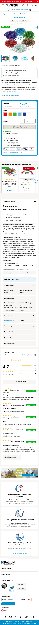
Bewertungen (26, 623)
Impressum (8, 621)
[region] (19, 275)
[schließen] (37, 1)
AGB (23, 621)
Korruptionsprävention (9, 623)
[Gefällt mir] (11, 272)
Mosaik (35, 13)
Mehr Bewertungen (10, 457)
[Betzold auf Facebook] (5, 617)
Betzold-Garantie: (9, 320)
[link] (31, 5)
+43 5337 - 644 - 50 (20, 550)
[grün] (15, 114)
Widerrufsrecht (30, 621)
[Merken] (36, 27)
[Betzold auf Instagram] (10, 617)
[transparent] (29, 114)
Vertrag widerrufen (8, 604)
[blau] (24, 114)
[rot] (5, 114)
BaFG (19, 623)
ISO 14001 (21, 584)
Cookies (33, 623)
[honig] (10, 114)
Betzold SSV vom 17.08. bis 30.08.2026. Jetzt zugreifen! (18, 1)
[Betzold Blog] (32, 617)
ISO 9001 (21, 588)
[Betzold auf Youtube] (26, 617)
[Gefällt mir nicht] (28, 272)
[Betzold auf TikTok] (20, 617)
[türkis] (20, 114)
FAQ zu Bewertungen (19, 382)
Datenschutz (16, 621)
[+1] (33, 121)
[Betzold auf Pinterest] (15, 617)
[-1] (22, 121)
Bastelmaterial (26, 13)
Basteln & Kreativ (14, 13)
